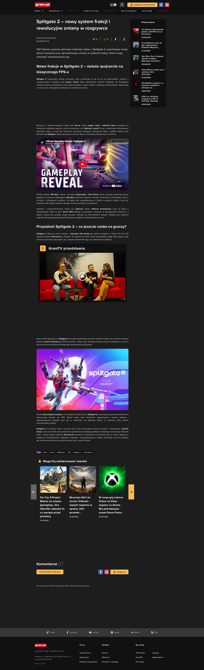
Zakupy (156, 652)
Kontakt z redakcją (110, 661)
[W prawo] (131, 491)
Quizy (72, 11)
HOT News (140, 652)
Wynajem (147, 11)
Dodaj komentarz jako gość (50, 572)
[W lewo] (33, 491)
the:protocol (158, 657)
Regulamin (84, 657)
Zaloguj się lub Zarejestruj (144, 5)
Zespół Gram (85, 652)
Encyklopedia (129, 11)
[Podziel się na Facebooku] (115, 39)
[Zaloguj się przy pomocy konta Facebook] (161, 5)
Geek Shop (163, 11)
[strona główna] (48, 4)
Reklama (106, 657)
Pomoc (105, 652)
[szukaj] (122, 4)
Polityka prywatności (89, 661)
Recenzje (54, 11)
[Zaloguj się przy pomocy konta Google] (167, 5)
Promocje (110, 11)
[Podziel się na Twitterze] (124, 39)
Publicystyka (91, 11)
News (37, 11)
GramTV (139, 657)
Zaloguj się (121, 572)
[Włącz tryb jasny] (113, 5)
